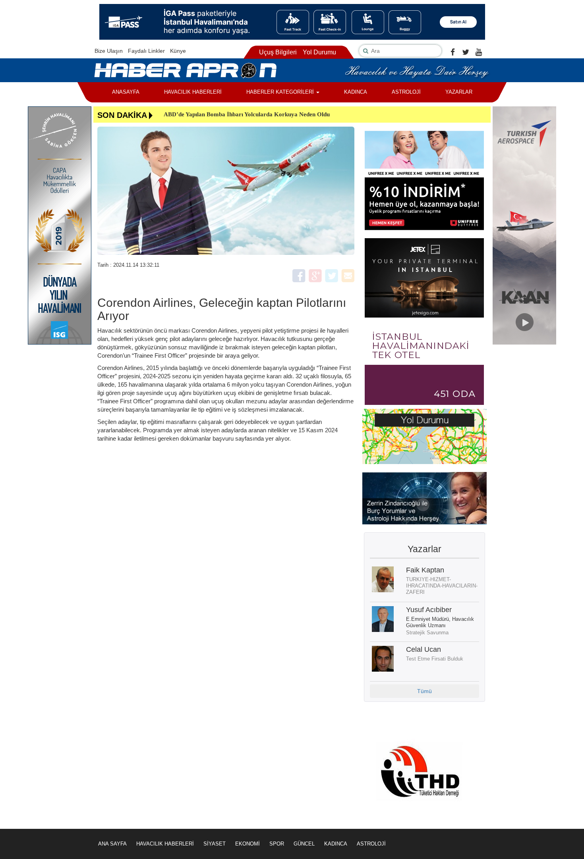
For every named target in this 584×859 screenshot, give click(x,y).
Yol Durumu (319, 52)
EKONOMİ (247, 844)
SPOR (276, 844)
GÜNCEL (304, 844)
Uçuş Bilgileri (278, 52)
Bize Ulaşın (109, 51)
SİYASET (214, 844)
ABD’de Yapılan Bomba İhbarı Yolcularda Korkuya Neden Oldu (247, 114)
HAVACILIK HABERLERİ (193, 92)
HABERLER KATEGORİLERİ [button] (280, 92)
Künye (178, 51)
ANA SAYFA (112, 844)
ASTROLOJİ (406, 92)
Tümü (424, 691)
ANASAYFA (125, 92)
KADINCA (355, 92)
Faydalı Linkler (146, 51)
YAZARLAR (458, 92)
